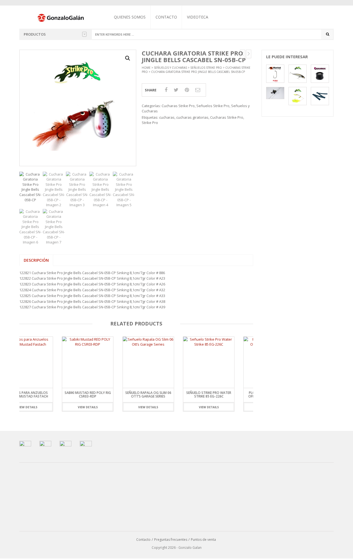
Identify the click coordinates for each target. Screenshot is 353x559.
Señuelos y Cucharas (170, 68)
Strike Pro (150, 122)
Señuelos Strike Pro (206, 68)
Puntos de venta (203, 539)
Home (146, 68)
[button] (128, 58)
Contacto (166, 17)
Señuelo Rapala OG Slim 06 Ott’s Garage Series (105, 394)
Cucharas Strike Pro (178, 105)
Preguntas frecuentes (170, 539)
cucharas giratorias (192, 117)
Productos (35, 34)
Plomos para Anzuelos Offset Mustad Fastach (226, 394)
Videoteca (197, 17)
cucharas (167, 117)
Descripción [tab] (36, 260)
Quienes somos (130, 17)
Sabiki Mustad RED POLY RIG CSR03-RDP (45, 394)
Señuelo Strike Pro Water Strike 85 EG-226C (166, 394)
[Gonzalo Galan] (61, 17)
